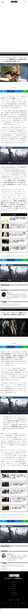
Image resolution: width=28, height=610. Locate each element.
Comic (14, 588)
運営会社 (15, 603)
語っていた (15, 124)
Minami (3, 54)
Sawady (3, 309)
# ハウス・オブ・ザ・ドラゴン (18, 565)
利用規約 (2, 603)
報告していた (6, 133)
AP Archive (17, 176)
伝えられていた (8, 461)
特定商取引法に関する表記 (23, 603)
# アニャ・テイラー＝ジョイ (6, 304)
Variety (5, 517)
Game (14, 586)
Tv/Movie (14, 54)
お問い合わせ (12, 603)
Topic (11, 54)
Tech (14, 590)
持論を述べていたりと (10, 140)
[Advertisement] (14, 36)
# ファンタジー (4, 568)
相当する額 (16, 441)
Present (14, 592)
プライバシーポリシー (7, 603)
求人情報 (18, 603)
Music (14, 584)
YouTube (14, 594)
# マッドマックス (15, 304)
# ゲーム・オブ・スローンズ (6, 565)
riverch (19, 605)
